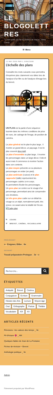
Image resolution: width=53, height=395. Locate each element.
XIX (21, 311)
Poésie (31, 306)
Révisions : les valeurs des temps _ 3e (21, 330)
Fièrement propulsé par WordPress (19, 388)
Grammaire (36, 295)
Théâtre (41, 306)
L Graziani (28, 61)
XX (28, 311)
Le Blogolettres (26, 26)
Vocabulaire (34, 223)
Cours (13, 219)
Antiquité (9, 290)
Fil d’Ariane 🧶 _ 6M (13, 335)
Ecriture (24, 295)
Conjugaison (11, 295)
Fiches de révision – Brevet (16, 346)
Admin (7, 375)
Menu (28, 49)
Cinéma (22, 223)
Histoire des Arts (13, 301)
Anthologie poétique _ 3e (15, 352)
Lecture (27, 301)
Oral (8, 306)
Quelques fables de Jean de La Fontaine (22, 341)
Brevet (13, 223)
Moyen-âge (40, 301)
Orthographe (18, 306)
